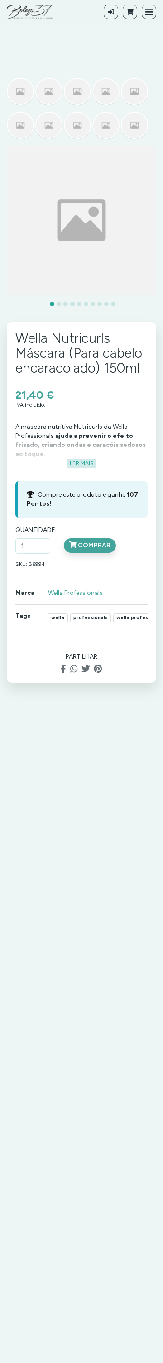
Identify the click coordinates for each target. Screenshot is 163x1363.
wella (57, 618)
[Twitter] (86, 669)
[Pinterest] (98, 669)
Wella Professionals (75, 593)
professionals (90, 618)
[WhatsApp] (73, 669)
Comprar (93, 545)
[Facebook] (63, 669)
